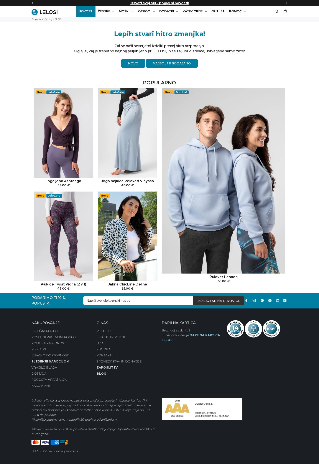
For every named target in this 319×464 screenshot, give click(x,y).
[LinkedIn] (277, 300)
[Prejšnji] (32, 3)
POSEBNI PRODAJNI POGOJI (53, 337)
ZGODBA (104, 349)
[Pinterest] (262, 300)
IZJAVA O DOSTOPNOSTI (50, 355)
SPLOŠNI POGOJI (44, 331)
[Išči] (278, 11)
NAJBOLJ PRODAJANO (172, 63)
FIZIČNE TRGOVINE (111, 337)
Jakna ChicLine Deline (127, 284)
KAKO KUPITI (41, 386)
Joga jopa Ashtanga (63, 181)
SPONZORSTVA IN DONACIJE (119, 361)
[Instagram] (254, 300)
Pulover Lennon (224, 277)
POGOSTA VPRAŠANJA (49, 380)
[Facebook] (246, 300)
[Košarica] (284, 11)
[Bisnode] (202, 409)
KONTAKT (104, 355)
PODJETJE (105, 331)
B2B (100, 343)
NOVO (133, 63)
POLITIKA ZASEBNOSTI (49, 343)
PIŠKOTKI (38, 349)
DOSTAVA (38, 373)
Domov (36, 19)
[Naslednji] (287, 3)
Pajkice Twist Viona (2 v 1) (63, 284)
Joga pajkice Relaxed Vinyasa (127, 181)
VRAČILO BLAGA (44, 367)
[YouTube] (270, 300)
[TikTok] (285, 300)
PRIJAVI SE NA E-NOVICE (219, 301)
